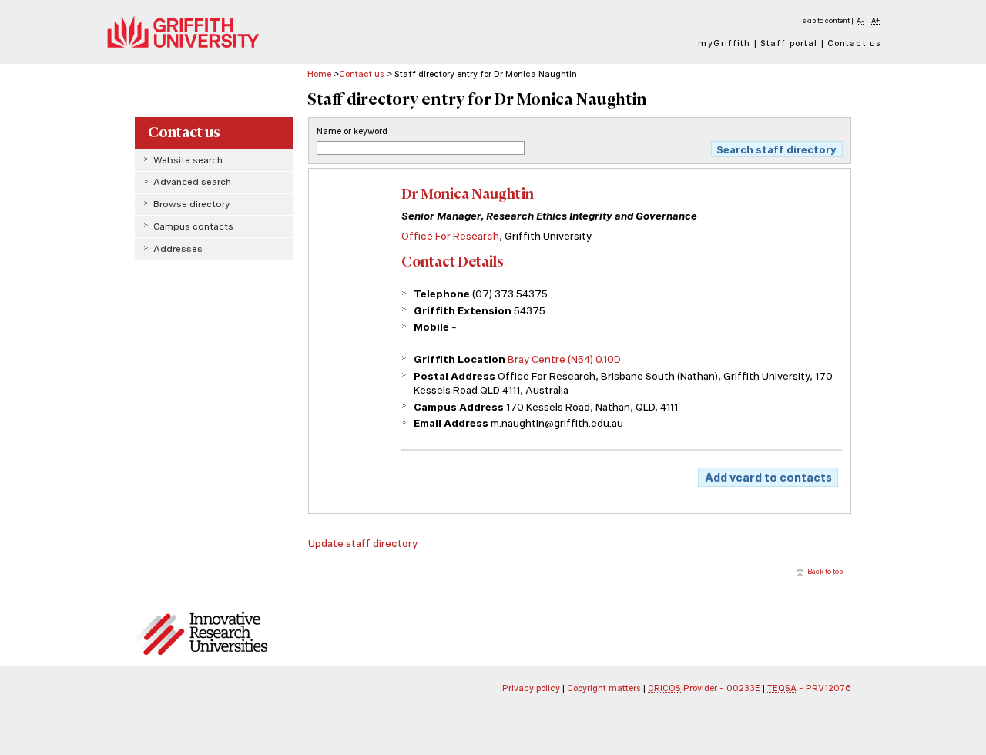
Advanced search (192, 181)
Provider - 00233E (704, 688)
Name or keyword (352, 131)
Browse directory (191, 204)
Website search (188, 160)
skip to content (826, 20)
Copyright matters (604, 688)
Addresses (178, 248)
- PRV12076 (809, 688)
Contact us (854, 43)
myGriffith (724, 43)
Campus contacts (193, 226)
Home (319, 74)
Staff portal (788, 43)
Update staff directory (363, 543)
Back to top (824, 571)
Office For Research (450, 236)
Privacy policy (531, 688)
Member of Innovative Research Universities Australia (213, 634)
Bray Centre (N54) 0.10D (564, 359)
